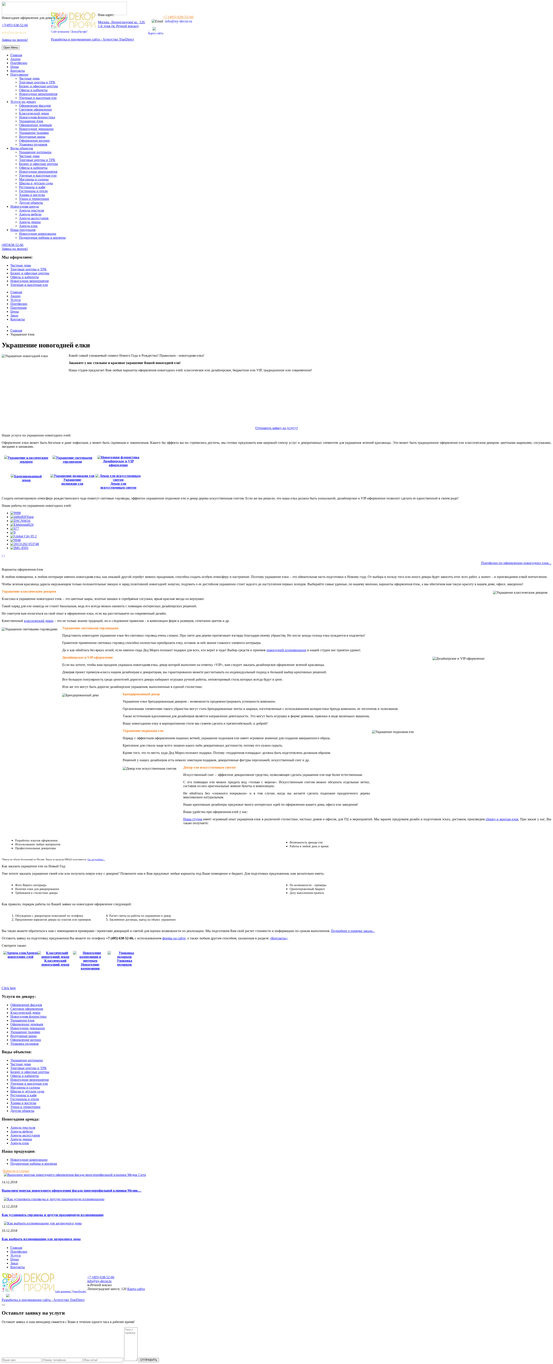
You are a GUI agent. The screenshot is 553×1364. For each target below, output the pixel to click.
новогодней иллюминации (286, 650)
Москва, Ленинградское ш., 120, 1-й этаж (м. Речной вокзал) (121, 24)
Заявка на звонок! (15, 40)
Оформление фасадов (35, 105)
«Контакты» (279, 938)
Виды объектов (21, 148)
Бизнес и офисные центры (38, 86)
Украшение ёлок (31, 121)
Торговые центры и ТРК (37, 82)
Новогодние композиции (37, 233)
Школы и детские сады (36, 183)
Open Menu (10, 47)
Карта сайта (155, 33)
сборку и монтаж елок (502, 819)
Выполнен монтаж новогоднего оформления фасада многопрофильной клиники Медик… (71, 1190)
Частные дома (29, 78)
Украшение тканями (34, 133)
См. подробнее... (96, 859)
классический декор (38, 621)
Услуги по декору (23, 102)
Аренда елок (28, 226)
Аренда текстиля (31, 210)
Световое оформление (35, 109)
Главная (16, 55)
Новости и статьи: (16, 1171)
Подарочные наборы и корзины (42, 237)
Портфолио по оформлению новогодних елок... (516, 563)
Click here (9, 988)
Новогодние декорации (36, 129)
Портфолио (18, 63)
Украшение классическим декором (28, 459)
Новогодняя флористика (37, 117)
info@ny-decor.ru (14, 32)
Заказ (14, 315)
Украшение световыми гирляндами (74, 459)
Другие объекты (31, 202)
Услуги (15, 300)
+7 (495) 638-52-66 (178, 17)
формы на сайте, (174, 938)
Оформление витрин (34, 140)
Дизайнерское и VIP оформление (118, 463)
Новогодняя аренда (24, 206)
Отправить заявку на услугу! (276, 428)
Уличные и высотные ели (38, 98)
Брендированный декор (28, 478)
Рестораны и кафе (32, 187)
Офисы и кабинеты (33, 90)
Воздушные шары (32, 136)
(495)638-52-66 (12, 245)
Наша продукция (22, 230)
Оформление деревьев (35, 125)
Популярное (19, 74)
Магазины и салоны (34, 179)
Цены (14, 67)
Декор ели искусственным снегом (118, 485)
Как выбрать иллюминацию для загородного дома (41, 1239)
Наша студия (192, 819)
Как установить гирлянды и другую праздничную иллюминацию (52, 1215)
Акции (15, 59)
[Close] (3, 1305)
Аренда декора (30, 222)
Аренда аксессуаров (34, 218)
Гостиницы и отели (33, 191)
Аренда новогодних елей (23, 955)
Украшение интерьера (35, 152)
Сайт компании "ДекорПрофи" (69, 31)
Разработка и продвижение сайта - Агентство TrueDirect (92, 39)
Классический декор (34, 113)
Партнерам (18, 307)
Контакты (17, 70)
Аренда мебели (30, 214)
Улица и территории (34, 199)
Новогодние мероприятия (38, 94)
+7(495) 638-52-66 (15, 25)
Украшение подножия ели (72, 481)
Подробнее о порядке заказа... (353, 931)
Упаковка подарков (33, 144)
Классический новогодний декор (55, 962)
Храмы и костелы (32, 195)
